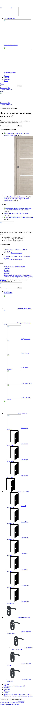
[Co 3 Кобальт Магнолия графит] (8, 217)
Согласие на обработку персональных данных (18, 276)
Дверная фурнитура (10, 72)
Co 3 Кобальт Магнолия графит (23, 217)
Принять (16, 704)
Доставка (6, 270)
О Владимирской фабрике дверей (14, 266)
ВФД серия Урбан (26, 383)
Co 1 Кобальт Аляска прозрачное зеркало (16, 210)
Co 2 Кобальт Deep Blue (20, 213)
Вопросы (6, 273)
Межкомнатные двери (11, 45)
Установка (7, 271)
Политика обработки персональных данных (17, 275)
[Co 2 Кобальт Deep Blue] (8, 213)
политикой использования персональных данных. (12, 701)
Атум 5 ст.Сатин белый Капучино (14, 197)
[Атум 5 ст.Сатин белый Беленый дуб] (11, 133)
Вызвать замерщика (6, 89)
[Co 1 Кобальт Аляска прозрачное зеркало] (17, 208)
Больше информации (6, 704)
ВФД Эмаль (25, 353)
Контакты (7, 268)
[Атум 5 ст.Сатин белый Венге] (11, 198)
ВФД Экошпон (25, 339)
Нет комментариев (16, 253)
